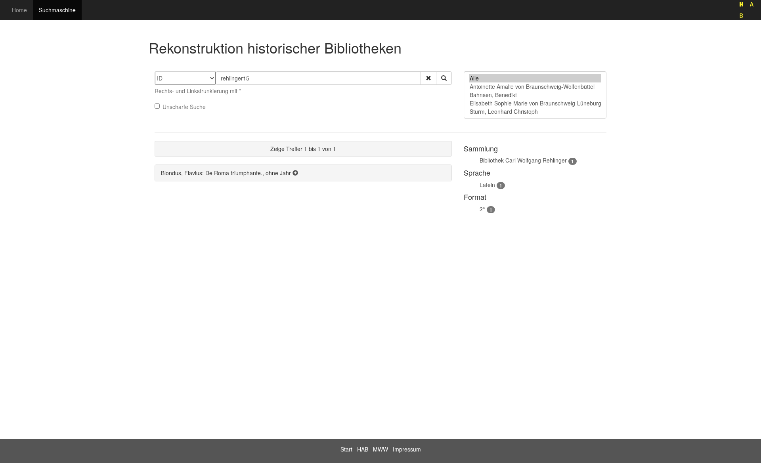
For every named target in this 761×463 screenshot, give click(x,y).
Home (19, 10)
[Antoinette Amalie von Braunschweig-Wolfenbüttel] (535, 86)
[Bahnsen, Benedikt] (535, 95)
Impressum (407, 449)
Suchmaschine (57, 10)
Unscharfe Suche (184, 107)
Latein (487, 185)
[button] (428, 78)
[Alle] (535, 78)
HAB (362, 449)
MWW (380, 449)
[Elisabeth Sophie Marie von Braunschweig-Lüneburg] (535, 103)
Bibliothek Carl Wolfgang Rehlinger (523, 160)
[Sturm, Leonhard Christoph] (535, 111)
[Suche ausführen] (444, 78)
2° (482, 209)
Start (346, 449)
